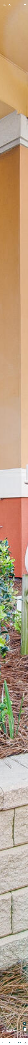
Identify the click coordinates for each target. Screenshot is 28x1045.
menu (21, 5)
